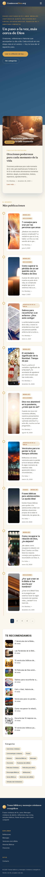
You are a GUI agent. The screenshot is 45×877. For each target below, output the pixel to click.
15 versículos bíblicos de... (25, 660)
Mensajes (26, 215)
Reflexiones (27, 218)
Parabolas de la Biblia (23, 763)
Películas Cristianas (13, 767)
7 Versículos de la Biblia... (25, 641)
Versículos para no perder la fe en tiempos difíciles (31, 451)
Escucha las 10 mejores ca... (26, 718)
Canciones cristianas (13, 749)
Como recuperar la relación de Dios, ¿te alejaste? (31, 539)
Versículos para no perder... (26, 699)
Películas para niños (28, 767)
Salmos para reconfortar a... (26, 680)
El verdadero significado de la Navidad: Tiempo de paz (30, 357)
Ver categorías (11, 61)
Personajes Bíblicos (13, 772)
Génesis (9, 758)
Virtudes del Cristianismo (14, 782)
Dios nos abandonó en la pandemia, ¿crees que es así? (31, 404)
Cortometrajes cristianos (14, 753)
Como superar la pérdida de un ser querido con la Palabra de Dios (30, 270)
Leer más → (11, 184)
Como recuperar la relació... (26, 708)
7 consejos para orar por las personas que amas (31, 225)
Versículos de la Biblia (29, 305)
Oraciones (10, 763)
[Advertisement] (22, 87)
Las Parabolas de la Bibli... (25, 651)
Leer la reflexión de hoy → (15, 54)
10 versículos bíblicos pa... (25, 728)
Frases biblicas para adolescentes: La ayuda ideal (31, 496)
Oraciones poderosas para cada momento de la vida (22, 157)
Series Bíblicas (11, 777)
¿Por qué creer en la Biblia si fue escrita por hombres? (30, 583)
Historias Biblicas (21, 758)
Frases (25, 489)
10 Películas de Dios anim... (25, 670)
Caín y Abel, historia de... (24, 689)
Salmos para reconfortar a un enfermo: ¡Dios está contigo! (30, 314)
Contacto (6, 861)
